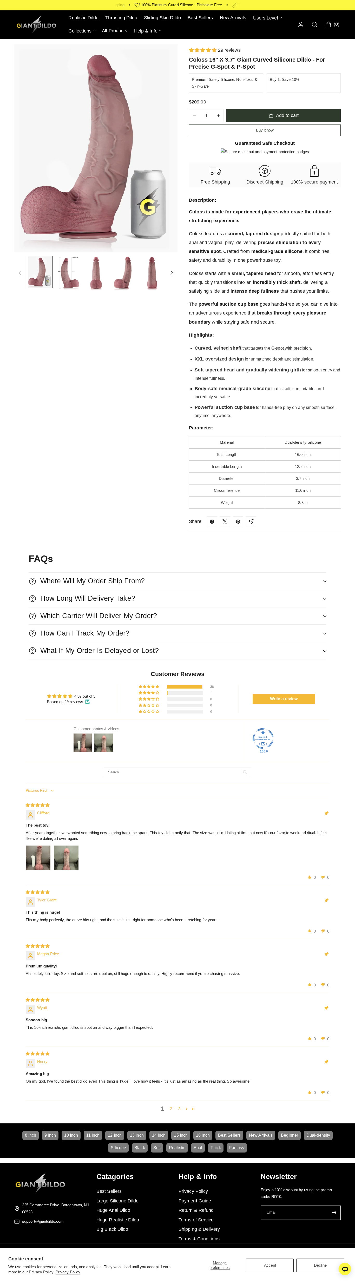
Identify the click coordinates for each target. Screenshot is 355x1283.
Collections (79, 31)
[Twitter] (225, 521)
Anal (198, 1147)
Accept (270, 1265)
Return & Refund (196, 1210)
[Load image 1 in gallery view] (39, 272)
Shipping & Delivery (199, 1229)
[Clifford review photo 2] (66, 857)
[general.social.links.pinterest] (238, 521)
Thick (216, 1147)
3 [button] (179, 1109)
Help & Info (145, 31)
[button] (267, 17)
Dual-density (318, 1135)
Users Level (265, 18)
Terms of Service (196, 1219)
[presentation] (96, 148)
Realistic (177, 1147)
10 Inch (71, 1135)
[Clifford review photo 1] (38, 857)
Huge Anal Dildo (113, 1210)
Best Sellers (229, 1135)
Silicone (118, 1147)
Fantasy (236, 1147)
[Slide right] (172, 273)
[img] (38, 805)
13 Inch (137, 1135)
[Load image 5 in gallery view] (152, 273)
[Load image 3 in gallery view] (96, 273)
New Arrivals (261, 1135)
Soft (157, 1147)
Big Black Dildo (112, 1229)
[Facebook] (212, 521)
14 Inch (159, 1135)
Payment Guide (195, 1200)
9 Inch (50, 1135)
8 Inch (30, 1135)
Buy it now (265, 130)
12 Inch (115, 1135)
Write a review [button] (284, 699)
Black (139, 1147)
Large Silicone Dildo (117, 1200)
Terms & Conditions (199, 1238)
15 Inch (181, 1135)
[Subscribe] (334, 1213)
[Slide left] (20, 273)
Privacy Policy (68, 1272)
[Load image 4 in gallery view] (124, 273)
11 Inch (93, 1135)
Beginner (289, 1135)
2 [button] (171, 1109)
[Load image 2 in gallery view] (68, 273)
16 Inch (203, 1135)
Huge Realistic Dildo (117, 1219)
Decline (320, 1265)
